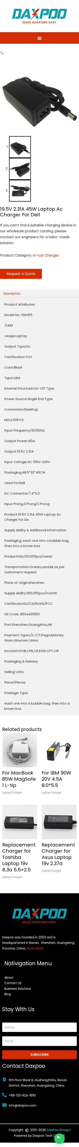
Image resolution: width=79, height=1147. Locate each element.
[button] (39, 38)
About (8, 978)
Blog (7, 994)
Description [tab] (12, 294)
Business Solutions (17, 989)
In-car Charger (46, 255)
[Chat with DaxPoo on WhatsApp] (59, 1138)
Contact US (13, 983)
